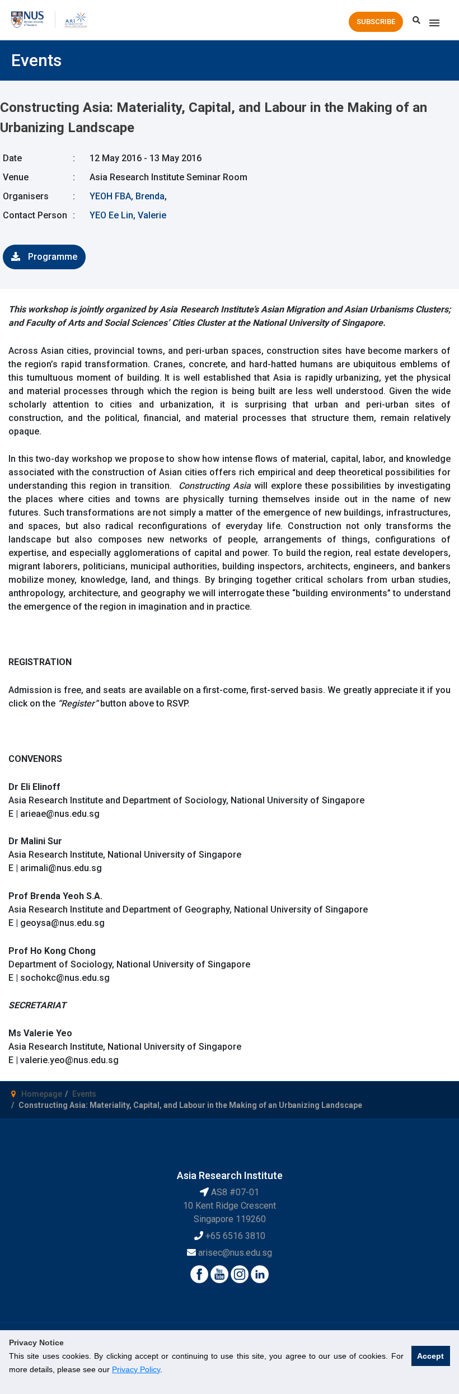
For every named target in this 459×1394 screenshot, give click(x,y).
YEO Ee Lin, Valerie (128, 215)
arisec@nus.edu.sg (235, 1252)
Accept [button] (430, 1355)
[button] (376, 22)
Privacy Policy (136, 1369)
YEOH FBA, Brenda (127, 196)
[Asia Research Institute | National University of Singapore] (75, 18)
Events (84, 1093)
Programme (51, 256)
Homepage (41, 1093)
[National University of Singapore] (27, 18)
